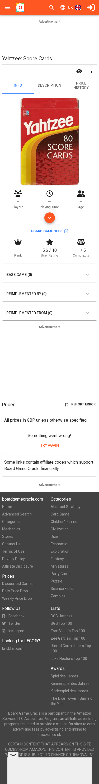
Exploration (60, 551)
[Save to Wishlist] (90, 71)
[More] (49, 217)
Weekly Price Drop (17, 598)
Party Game (60, 574)
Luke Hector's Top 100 (69, 658)
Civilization (60, 529)
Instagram (17, 631)
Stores (7, 536)
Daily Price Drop (15, 591)
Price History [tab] (81, 85)
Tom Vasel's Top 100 (68, 631)
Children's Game (64, 521)
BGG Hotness (61, 616)
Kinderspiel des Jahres (69, 691)
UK (70, 7)
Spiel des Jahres (64, 676)
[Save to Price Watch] (79, 71)
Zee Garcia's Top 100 (68, 638)
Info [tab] (18, 85)
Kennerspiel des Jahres (70, 683)
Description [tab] (49, 85)
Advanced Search (17, 514)
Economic (59, 544)
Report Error (83, 404)
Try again (49, 445)
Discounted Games (18, 583)
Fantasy (57, 559)
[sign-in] (91, 7)
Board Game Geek (46, 231)
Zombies (58, 596)
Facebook (16, 616)
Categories (11, 521)
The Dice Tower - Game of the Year (72, 701)
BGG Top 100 (61, 623)
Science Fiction (63, 588)
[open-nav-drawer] (7, 7)
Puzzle (56, 581)
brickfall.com (12, 648)
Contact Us (11, 544)
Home (7, 507)
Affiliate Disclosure (17, 566)
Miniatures (59, 566)
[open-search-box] (51, 7)
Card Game (60, 514)
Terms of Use (13, 551)
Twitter (14, 623)
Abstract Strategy (66, 507)
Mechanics (11, 529)
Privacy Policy (13, 559)
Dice (54, 536)
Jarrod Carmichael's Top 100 (71, 648)
